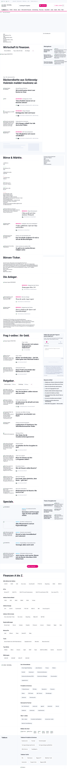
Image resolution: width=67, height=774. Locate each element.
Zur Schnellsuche (46, 33)
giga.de (42, 706)
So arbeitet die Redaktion (36, 719)
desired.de (50, 706)
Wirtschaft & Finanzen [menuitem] (26, 9)
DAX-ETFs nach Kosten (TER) (42, 592)
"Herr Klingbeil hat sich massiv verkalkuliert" (25, 134)
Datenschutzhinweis (60, 375)
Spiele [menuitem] (55, 9)
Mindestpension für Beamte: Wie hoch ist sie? (26, 491)
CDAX (12, 583)
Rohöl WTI (24, 633)
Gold (5, 633)
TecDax (33, 600)
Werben (54, 667)
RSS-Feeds (30, 693)
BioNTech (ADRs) (43, 649)
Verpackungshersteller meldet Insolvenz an (49, 505)
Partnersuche (32, 697)
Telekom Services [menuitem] (34, 1)
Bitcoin (14, 625)
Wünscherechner (45, 641)
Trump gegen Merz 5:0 (28, 287)
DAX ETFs (14, 592)
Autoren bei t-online (49, 719)
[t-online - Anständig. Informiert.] (9, 665)
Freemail (33, 740)
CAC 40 (5, 583)
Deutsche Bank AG (61, 649)
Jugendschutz (25, 680)
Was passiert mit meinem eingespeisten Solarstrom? (30, 346)
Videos (23, 693)
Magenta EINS (43, 762)
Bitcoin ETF (6, 592)
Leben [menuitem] (52, 9)
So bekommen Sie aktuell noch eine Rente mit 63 (27, 403)
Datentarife (24, 762)
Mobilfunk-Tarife (48, 757)
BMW (4, 195)
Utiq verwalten (54, 676)
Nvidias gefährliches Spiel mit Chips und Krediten (26, 226)
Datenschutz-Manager (42, 676)
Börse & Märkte (7, 50)
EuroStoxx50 (31, 583)
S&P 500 (42, 616)
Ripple (55, 625)
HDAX (54, 583)
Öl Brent (11, 633)
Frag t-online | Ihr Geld (18, 50)
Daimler (52, 649)
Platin (17, 633)
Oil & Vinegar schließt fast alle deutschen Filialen (25, 124)
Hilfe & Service (25, 749)
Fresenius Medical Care (8, 200)
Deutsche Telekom (48, 157)
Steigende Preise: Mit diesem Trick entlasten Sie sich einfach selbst (48, 517)
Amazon (18, 649)
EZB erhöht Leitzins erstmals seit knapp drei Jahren (48, 511)
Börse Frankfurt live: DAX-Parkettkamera (12, 641)
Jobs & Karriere (38, 667)
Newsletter (44, 689)
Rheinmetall (5, 201)
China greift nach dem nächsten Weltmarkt (28, 214)
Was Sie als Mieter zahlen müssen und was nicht (27, 392)
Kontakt (23, 672)
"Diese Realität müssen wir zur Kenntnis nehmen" (25, 101)
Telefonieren (29, 757)
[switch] (33, 51)
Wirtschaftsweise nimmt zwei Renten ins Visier (25, 91)
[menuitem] (3, 1)
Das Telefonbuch (25, 706)
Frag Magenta (34, 749)
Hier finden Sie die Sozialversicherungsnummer (25, 436)
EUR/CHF (6, 658)
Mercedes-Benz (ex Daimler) (9, 198)
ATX (5, 608)
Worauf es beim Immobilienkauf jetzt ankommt (26, 535)
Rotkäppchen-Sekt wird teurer (25, 113)
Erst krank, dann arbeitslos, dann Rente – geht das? (26, 479)
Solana (61, 625)
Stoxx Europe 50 (46, 608)
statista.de (32, 710)
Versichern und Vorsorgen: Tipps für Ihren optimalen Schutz (30, 513)
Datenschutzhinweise (42, 672)
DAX (17, 583)
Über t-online (24, 719)
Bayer (36, 649)
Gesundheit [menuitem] (47, 9)
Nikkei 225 (35, 616)
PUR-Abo (35, 689)
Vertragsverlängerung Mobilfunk (45, 745)
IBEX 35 (59, 583)
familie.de (24, 710)
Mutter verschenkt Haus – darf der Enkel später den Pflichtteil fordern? (27, 358)
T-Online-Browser (25, 689)
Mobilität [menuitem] (63, 9)
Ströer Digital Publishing (27, 667)
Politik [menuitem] (11, 9)
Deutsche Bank (47, 161)
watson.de (35, 706)
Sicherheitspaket (42, 740)
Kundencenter (25, 740)
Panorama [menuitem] (41, 9)
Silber (30, 633)
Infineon (45, 162)
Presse (47, 667)
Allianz (45, 163)
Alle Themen (39, 693)
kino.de (57, 706)
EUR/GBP (13, 658)
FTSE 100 (40, 583)
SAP (45, 158)
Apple (24, 649)
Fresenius (5, 202)
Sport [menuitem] (19, 9)
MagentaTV (38, 757)
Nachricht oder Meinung (27, 723)
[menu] (32, 5)
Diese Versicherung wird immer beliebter (48, 62)
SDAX (27, 600)
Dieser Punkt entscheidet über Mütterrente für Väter (25, 370)
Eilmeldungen (48, 693)
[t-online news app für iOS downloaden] (23, 732)
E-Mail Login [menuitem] (58, 5)
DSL (22, 757)
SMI (38, 608)
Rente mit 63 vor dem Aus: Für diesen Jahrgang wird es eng (48, 56)
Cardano (21, 625)
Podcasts (52, 689)
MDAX (22, 600)
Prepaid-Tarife (33, 762)
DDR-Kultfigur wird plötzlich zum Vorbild (48, 50)
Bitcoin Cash (7, 625)
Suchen (44, 5)
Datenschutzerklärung (58, 372)
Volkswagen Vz (6, 196)
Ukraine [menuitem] (15, 9)
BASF (30, 649)
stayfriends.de (41, 710)
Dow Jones (23, 583)
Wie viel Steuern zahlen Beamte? (26, 468)
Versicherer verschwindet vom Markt (25, 415)
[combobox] (28, 5)
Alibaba (5, 649)
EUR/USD (27, 658)
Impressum (31, 672)
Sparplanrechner (28, 641)
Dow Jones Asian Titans (9, 616)
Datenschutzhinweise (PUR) (28, 676)
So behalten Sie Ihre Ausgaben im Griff (26, 446)
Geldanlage (20, 384)
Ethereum (35, 625)
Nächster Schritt (54, 362)
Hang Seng (47, 583)
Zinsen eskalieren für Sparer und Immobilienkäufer (26, 310)
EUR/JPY (20, 658)
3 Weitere (6, 162)
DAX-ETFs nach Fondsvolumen (26, 592)
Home (1, 12)
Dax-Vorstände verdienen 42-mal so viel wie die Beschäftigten (27, 238)
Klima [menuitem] (59, 9)
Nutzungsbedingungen (51, 373)
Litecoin (42, 625)
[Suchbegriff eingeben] (28, 5)
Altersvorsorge (7, 384)
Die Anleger (27, 50)
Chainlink (28, 625)
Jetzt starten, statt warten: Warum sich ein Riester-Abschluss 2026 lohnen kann (27, 557)
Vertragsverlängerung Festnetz (28, 745)
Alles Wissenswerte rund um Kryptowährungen (25, 524)
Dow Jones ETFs (54, 592)
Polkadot (49, 625)
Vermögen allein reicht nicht (25, 545)
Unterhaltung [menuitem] (35, 9)
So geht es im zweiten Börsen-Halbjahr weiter (25, 249)
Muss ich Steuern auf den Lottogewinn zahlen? (24, 458)
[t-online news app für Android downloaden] (29, 732)
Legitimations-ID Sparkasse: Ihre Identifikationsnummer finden (26, 425)
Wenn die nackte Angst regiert (25, 299)
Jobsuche (24, 697)
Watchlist (37, 641)
